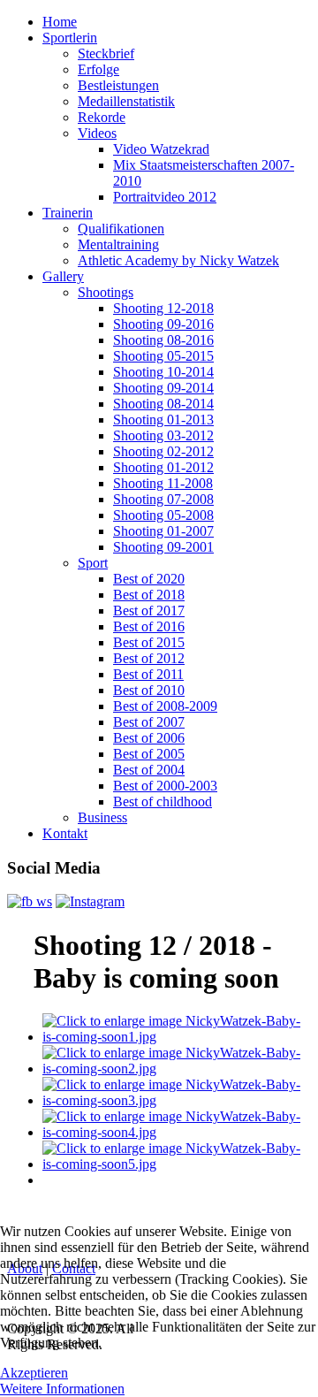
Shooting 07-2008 (163, 499)
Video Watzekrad (161, 148)
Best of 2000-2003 (165, 785)
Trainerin (67, 212)
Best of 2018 (149, 594)
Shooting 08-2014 (163, 403)
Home (59, 21)
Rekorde (101, 117)
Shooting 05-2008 (163, 515)
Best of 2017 (149, 610)
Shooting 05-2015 (163, 355)
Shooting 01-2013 (163, 419)
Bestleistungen (118, 85)
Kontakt (64, 833)
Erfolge (98, 69)
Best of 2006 (149, 737)
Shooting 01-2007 (163, 530)
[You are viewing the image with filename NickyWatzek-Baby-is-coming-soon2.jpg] (176, 1068)
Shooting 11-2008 (163, 483)
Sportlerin (69, 37)
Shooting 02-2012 (163, 451)
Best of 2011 (148, 674)
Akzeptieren (34, 1372)
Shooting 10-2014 (163, 371)
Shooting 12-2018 (163, 308)
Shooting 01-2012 (163, 467)
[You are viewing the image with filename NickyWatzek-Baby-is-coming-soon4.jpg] (176, 1132)
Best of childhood (162, 801)
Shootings (105, 292)
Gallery (63, 276)
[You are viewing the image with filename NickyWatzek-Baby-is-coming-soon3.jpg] (176, 1100)
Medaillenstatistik (126, 101)
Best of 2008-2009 (165, 706)
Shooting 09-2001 (163, 546)
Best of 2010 (149, 690)
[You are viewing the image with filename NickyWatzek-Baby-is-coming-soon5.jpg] (176, 1164)
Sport (93, 562)
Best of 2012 (149, 658)
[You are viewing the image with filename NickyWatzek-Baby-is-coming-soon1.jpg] (176, 1036)
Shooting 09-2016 (163, 324)
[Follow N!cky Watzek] (90, 901)
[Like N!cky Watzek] (29, 901)
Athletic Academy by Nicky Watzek (178, 260)
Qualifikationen (121, 228)
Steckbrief (106, 53)
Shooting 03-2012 (163, 435)
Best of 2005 (149, 753)
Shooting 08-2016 (163, 339)
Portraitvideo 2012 (164, 196)
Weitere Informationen (62, 1388)
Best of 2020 (149, 578)
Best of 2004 (149, 769)
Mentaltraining (118, 244)
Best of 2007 (149, 721)
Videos (97, 133)
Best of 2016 (149, 626)
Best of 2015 (149, 642)
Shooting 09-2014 (163, 387)
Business (102, 817)
